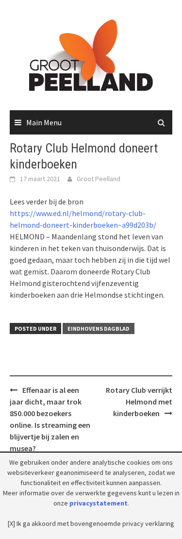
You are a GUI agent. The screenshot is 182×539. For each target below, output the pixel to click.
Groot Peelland (98, 178)
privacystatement (98, 503)
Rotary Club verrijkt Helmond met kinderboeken (139, 401)
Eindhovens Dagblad (98, 328)
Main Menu (44, 122)
